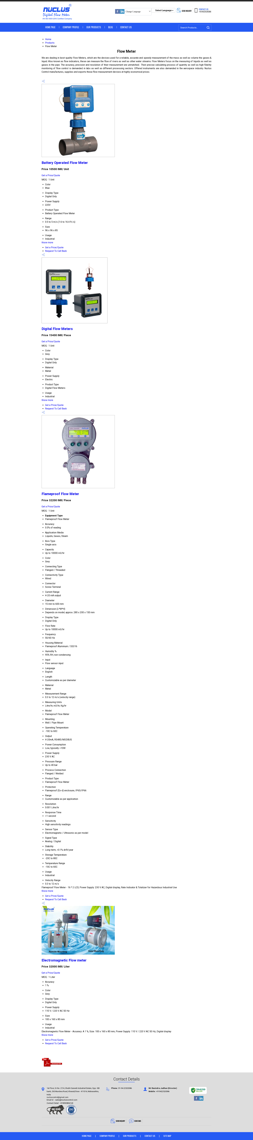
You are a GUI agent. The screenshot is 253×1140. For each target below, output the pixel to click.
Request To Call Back (56, 251)
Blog (110, 27)
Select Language (163, 10)
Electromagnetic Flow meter (64, 960)
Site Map (167, 1135)
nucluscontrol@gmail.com (57, 1097)
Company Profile (71, 27)
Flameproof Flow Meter (60, 494)
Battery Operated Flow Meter (65, 163)
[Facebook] (117, 13)
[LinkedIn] (122, 13)
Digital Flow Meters (57, 329)
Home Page (50, 27)
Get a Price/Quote (51, 175)
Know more (47, 242)
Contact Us (126, 27)
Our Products (93, 27)
